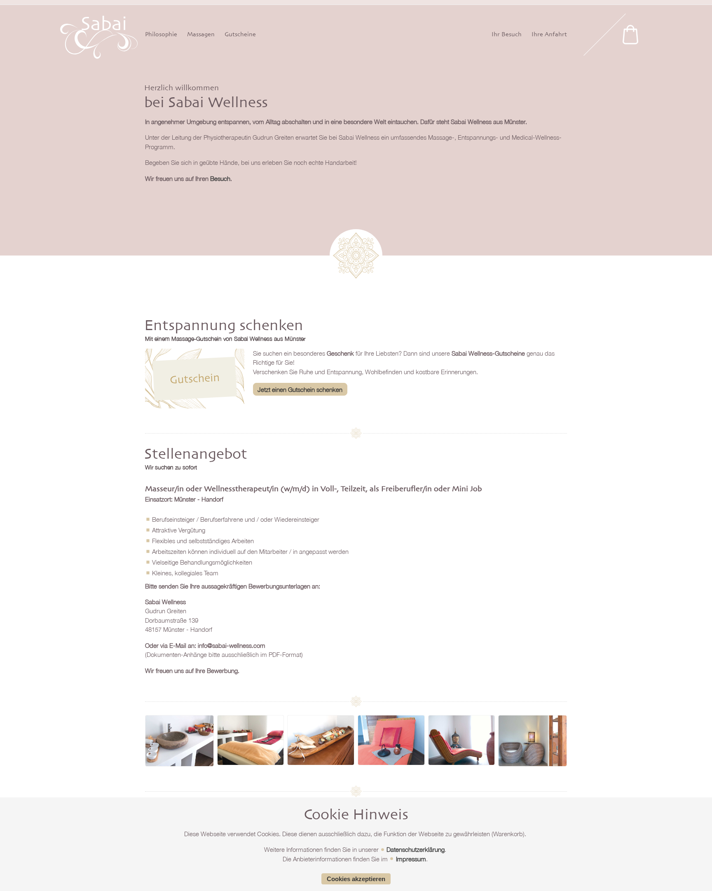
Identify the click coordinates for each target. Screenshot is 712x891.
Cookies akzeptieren (356, 878)
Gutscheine (240, 34)
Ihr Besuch (507, 34)
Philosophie (161, 34)
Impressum (411, 859)
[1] (630, 34)
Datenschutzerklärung (415, 849)
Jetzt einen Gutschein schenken (300, 389)
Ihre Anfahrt (549, 34)
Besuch (220, 178)
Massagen (201, 34)
